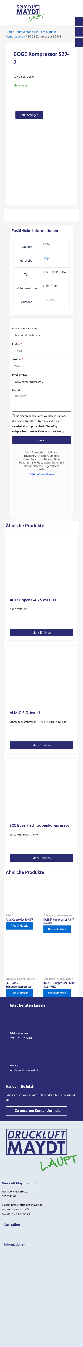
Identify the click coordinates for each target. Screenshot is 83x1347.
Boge (46, 258)
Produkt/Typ (19, 375)
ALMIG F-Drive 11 (25, 713)
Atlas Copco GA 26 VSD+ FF (33, 600)
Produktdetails (19, 925)
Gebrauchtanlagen (26, 32)
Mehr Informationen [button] (41, 474)
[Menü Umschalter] (41, 1233)
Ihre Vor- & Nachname (25, 328)
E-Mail (16, 344)
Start (9, 32)
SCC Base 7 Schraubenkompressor (39, 825)
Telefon (16, 359)
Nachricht (17, 390)
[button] (69, 12)
